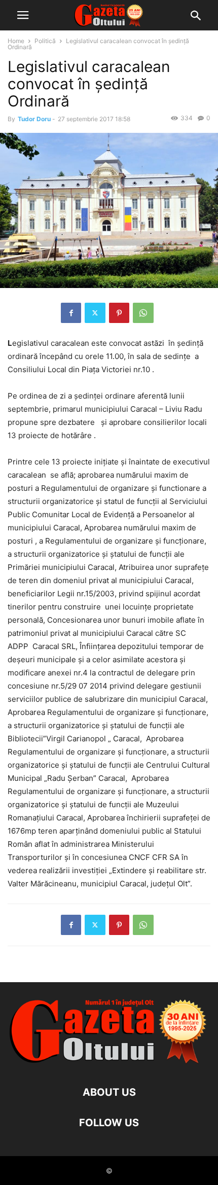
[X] (95, 313)
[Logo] (109, 1061)
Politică (45, 41)
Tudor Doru (34, 119)
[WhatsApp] (143, 313)
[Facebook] (71, 313)
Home (16, 41)
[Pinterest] (119, 313)
